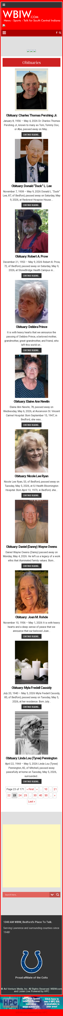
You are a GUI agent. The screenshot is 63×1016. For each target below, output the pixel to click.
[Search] (60, 33)
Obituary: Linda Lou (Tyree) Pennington (31, 758)
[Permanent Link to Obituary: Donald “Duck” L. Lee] (31, 160)
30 (35, 795)
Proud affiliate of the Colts (31, 977)
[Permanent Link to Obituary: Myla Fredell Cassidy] (31, 662)
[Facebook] (56, 33)
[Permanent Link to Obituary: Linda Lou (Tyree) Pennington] (31, 733)
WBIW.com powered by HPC (31, 1012)
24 (20, 795)
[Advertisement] (31, 855)
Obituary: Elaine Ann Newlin (31, 401)
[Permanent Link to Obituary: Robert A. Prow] (31, 231)
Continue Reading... (31, 134)
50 (46, 795)
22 (9, 795)
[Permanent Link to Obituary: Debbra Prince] (31, 301)
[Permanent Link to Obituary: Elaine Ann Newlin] (31, 376)
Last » (31, 801)
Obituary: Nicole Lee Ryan (31, 476)
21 (55, 789)
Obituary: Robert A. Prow (31, 256)
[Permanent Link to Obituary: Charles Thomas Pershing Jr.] (31, 90)
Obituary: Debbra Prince (31, 327)
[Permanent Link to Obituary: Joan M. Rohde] (31, 592)
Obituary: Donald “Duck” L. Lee (31, 186)
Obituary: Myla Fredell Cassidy (32, 688)
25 (25, 795)
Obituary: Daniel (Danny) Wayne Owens (31, 547)
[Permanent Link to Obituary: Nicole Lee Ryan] (31, 451)
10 (45, 789)
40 (40, 795)
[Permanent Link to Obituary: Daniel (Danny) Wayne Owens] (31, 521)
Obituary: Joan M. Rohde (31, 617)
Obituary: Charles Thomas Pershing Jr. (31, 115)
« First (30, 789)
